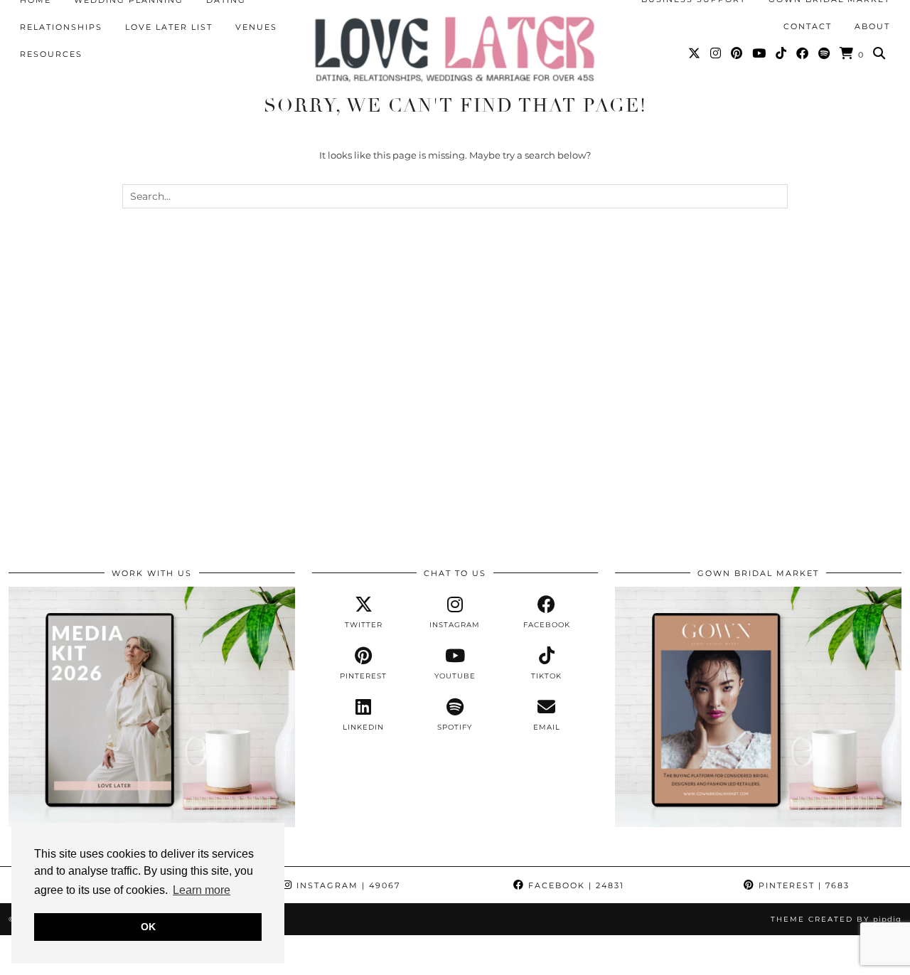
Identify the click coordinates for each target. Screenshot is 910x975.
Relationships (61, 27)
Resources (51, 54)
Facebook (574, 885)
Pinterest (802, 885)
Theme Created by (836, 919)
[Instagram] (716, 53)
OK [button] (148, 926)
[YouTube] (759, 53)
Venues (256, 27)
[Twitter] (695, 53)
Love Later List (169, 27)
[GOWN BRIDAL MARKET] (758, 823)
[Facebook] (803, 53)
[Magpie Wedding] (455, 48)
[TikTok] (782, 53)
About (872, 26)
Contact (807, 26)
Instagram (346, 885)
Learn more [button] (201, 890)
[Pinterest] (737, 53)
